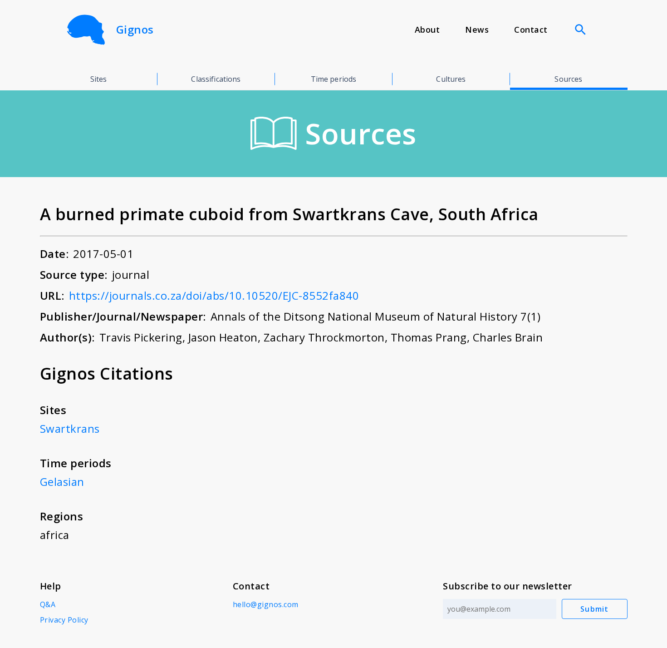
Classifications (215, 79)
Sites (98, 79)
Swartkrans (70, 428)
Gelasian (62, 481)
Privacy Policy (64, 620)
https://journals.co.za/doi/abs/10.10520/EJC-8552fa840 (214, 295)
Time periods (334, 79)
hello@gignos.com (266, 604)
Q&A (48, 604)
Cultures (451, 79)
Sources (568, 79)
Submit (594, 609)
